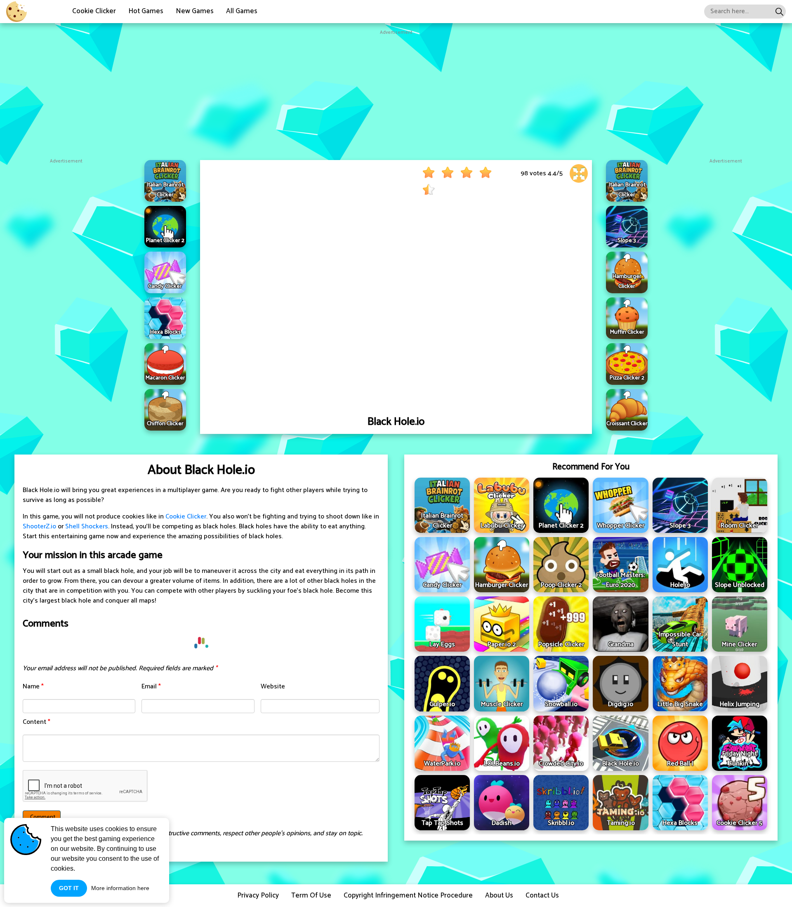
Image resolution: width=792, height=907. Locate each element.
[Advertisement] (396, 94)
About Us (499, 895)
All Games (241, 11)
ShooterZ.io (39, 526)
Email (151, 686)
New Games (195, 11)
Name (33, 686)
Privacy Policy (258, 895)
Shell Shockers (86, 526)
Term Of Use (311, 895)
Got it (69, 888)
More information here (120, 888)
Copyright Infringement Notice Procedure (408, 895)
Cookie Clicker (94, 11)
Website (273, 686)
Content (36, 722)
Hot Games (145, 11)
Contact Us (542, 895)
